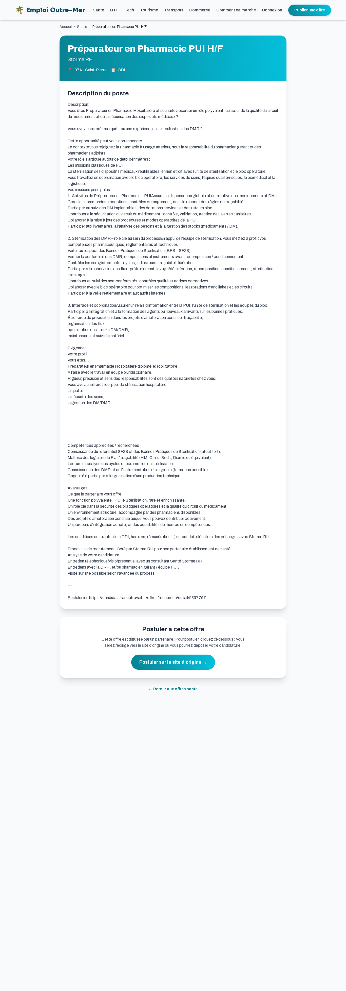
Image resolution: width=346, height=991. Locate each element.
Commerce (199, 10)
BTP (114, 10)
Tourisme (149, 10)
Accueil (66, 27)
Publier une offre (309, 10)
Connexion (272, 10)
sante (82, 27)
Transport (173, 10)
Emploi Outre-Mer (50, 10)
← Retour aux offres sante (173, 689)
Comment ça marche (236, 10)
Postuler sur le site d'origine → (173, 662)
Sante (98, 10)
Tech (129, 10)
